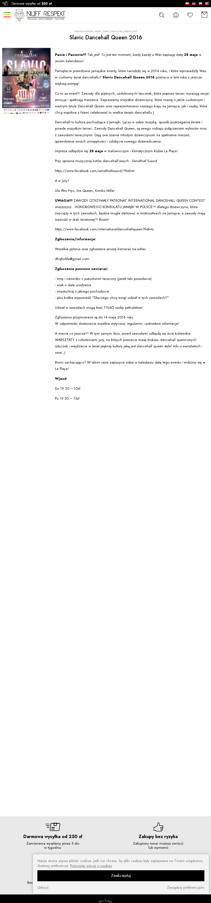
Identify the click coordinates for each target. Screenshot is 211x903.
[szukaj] (161, 15)
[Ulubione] (190, 15)
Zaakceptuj (121, 875)
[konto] (175, 15)
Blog (98, 31)
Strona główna (83, 31)
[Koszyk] (204, 15)
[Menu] (7, 15)
